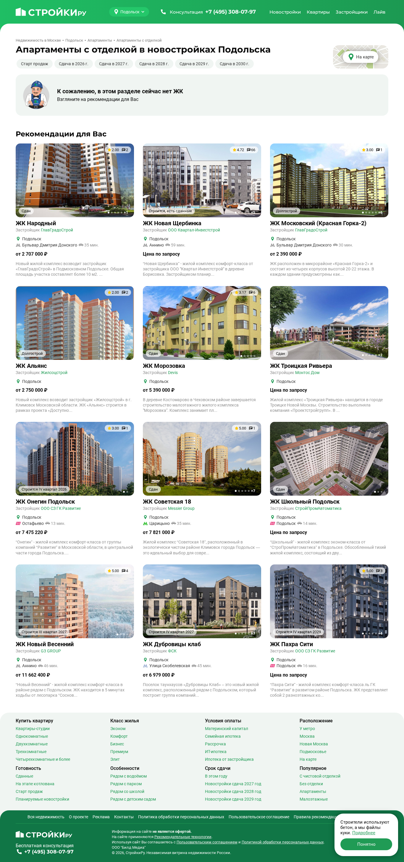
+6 (380, 212)
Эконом (117, 728)
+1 (126, 212)
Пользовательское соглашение (259, 816)
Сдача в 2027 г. (114, 63)
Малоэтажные (314, 799)
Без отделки (311, 783)
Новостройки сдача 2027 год (233, 783)
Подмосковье (313, 751)
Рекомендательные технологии (182, 837)
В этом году (216, 776)
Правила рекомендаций (317, 816)
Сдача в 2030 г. (234, 63)
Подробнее (363, 832)
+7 (253, 491)
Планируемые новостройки (42, 799)
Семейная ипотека (223, 736)
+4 (380, 633)
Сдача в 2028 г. (154, 63)
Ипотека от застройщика (229, 759)
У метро (307, 728)
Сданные (24, 776)
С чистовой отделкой (320, 776)
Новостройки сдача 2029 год (233, 799)
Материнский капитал (226, 728)
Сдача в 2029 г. (194, 63)
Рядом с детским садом (133, 799)
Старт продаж (34, 63)
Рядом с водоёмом (128, 776)
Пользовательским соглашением (207, 842)
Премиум (119, 751)
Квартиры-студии (33, 728)
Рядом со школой (127, 791)
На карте (308, 759)
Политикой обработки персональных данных (283, 842)
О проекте (78, 816)
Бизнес (117, 744)
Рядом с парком (126, 783)
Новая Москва (314, 744)
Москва (307, 736)
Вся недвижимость (46, 816)
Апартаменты (313, 791)
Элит (115, 759)
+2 (380, 355)
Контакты (124, 816)
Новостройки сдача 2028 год (233, 791)
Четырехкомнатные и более (43, 759)
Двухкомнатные (32, 744)
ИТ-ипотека (216, 751)
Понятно (366, 844)
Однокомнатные (32, 736)
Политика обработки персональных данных (181, 816)
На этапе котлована (35, 783)
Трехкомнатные (31, 751)
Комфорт (119, 736)
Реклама (101, 816)
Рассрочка (215, 744)
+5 (253, 212)
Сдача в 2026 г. (73, 63)
